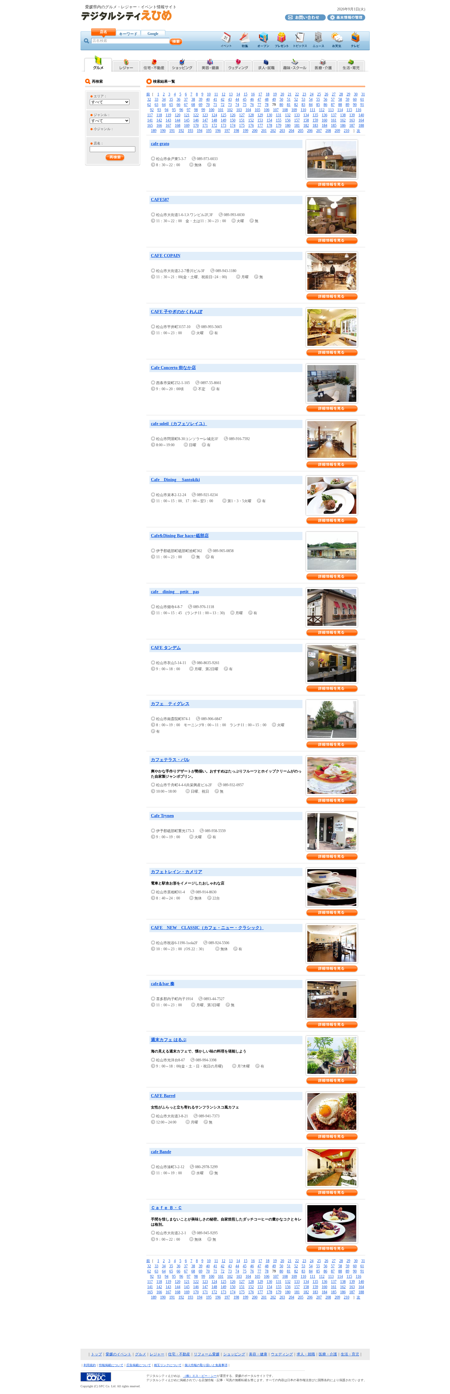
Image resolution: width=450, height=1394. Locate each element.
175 (242, 125)
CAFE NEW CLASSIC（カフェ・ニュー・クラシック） (207, 927)
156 (288, 120)
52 (296, 99)
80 (281, 105)
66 (178, 105)
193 (190, 131)
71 (215, 105)
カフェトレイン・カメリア (176, 871)
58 (340, 99)
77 (259, 105)
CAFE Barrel (163, 1095)
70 (208, 105)
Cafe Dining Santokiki (175, 479)
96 (181, 110)
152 (251, 120)
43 (230, 99)
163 (352, 120)
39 (200, 99)
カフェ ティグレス (170, 703)
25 (319, 94)
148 (214, 120)
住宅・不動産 (179, 1354)
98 (196, 110)
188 (361, 125)
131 (278, 115)
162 (343, 120)
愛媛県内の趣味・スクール (294, 63)
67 (186, 105)
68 (193, 105)
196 (218, 131)
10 (209, 94)
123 (205, 115)
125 (223, 115)
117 (150, 115)
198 (236, 131)
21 (289, 94)
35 (171, 99)
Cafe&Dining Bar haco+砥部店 (180, 535)
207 (319, 131)
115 (349, 110)
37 (186, 99)
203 (282, 131)
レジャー (157, 1354)
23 (304, 94)
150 (232, 120)
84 (311, 105)
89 (347, 105)
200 (254, 131)
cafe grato (160, 143)
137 (333, 115)
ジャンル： (102, 115)
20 (282, 94)
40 (208, 99)
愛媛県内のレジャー (126, 63)
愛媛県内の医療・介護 (323, 63)
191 (172, 131)
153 (260, 120)
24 (311, 94)
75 (244, 105)
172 (214, 125)
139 (352, 115)
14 (238, 94)
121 (186, 115)
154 (269, 120)
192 (181, 131)
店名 (103, 32)
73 (230, 105)
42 (222, 99)
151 (242, 120)
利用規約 (90, 1365)
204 (291, 131)
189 (153, 131)
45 (244, 99)
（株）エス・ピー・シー (200, 1375)
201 (264, 131)
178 (269, 125)
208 (328, 131)
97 (188, 110)
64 (164, 105)
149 (223, 120)
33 (156, 99)
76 (252, 105)
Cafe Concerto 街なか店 (173, 367)
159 (315, 120)
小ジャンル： (104, 129)
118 (159, 115)
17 (260, 94)
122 (196, 115)
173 (223, 125)
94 (166, 110)
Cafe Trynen (162, 815)
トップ (96, 1354)
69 (200, 105)
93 (159, 110)
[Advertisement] (225, 1324)
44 (237, 99)
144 (177, 120)
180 (288, 125)
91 (362, 105)
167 (168, 125)
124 (214, 115)
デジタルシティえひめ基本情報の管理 (346, 17)
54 (311, 99)
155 (278, 120)
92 (152, 110)
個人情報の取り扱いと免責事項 (206, 1365)
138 (343, 115)
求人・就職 (306, 1354)
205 (300, 131)
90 (355, 105)
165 (150, 125)
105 (257, 110)
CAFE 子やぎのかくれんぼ (176, 311)
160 (324, 120)
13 (231, 94)
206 (310, 131)
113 (331, 110)
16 (253, 94)
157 (297, 120)
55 (318, 99)
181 (297, 125)
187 (352, 125)
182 (306, 125)
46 (252, 99)
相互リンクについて (168, 1365)
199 (245, 131)
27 (334, 94)
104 (248, 110)
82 (296, 105)
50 (281, 99)
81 (289, 105)
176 (251, 125)
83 (303, 105)
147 (205, 120)
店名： (99, 143)
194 (199, 131)
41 (215, 99)
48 (266, 99)
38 (193, 99)
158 (306, 120)
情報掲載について (111, 1365)
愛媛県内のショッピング (182, 63)
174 (232, 125)
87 (333, 105)
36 (178, 99)
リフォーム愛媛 (206, 1354)
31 (363, 94)
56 (325, 99)
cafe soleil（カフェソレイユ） (179, 423)
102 (230, 110)
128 (251, 115)
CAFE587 (160, 199)
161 (333, 120)
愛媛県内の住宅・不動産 (154, 63)
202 (273, 131)
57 (333, 99)
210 (346, 131)
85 (318, 105)
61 (362, 99)
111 (312, 110)
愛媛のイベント (118, 1354)
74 (237, 105)
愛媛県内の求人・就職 (266, 63)
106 (266, 110)
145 (186, 120)
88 (340, 105)
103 (239, 110)
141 (150, 120)
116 (358, 110)
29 (348, 94)
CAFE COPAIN (165, 255)
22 (297, 94)
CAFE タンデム (166, 647)
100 (211, 110)
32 (149, 99)
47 (259, 99)
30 (356, 94)
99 (203, 110)
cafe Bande (161, 1151)
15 (245, 94)
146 (196, 120)
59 (347, 99)
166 (159, 125)
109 (294, 110)
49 (274, 99)
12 (223, 94)
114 (340, 110)
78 (266, 105)
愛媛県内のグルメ (98, 63)
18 (267, 94)
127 (242, 115)
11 (216, 94)
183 (315, 125)
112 (321, 110)
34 (164, 99)
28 (341, 94)
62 (149, 105)
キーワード (128, 34)
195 (209, 131)
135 (315, 115)
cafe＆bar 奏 (162, 983)
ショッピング (234, 1354)
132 (288, 115)
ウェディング (282, 1354)
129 (260, 115)
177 (260, 125)
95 (174, 110)
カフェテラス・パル (170, 759)
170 (196, 125)
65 (171, 105)
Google (153, 34)
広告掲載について (138, 1365)
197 (227, 131)
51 (289, 99)
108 (285, 110)
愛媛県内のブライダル (238, 63)
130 (269, 115)
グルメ (140, 1354)
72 (222, 105)
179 (278, 125)
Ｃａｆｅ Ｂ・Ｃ (166, 1207)
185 (333, 125)
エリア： (100, 96)
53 (303, 99)
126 (232, 115)
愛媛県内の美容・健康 (210, 63)
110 (303, 110)
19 (275, 94)
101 (220, 110)
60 (355, 99)
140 (361, 115)
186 (343, 125)
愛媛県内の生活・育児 (351, 63)
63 (156, 105)
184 (324, 125)
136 (324, 115)
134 (306, 115)
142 (159, 120)
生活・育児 (350, 1354)
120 (177, 115)
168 (177, 125)
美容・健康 (258, 1354)
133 (297, 115)
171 (205, 125)
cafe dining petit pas (175, 591)
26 (326, 94)
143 (168, 120)
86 (325, 105)
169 (186, 125)
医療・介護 (328, 1354)
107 (276, 110)
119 (168, 115)
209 (337, 131)
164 (361, 120)
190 (163, 131)
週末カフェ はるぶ (168, 1039)
